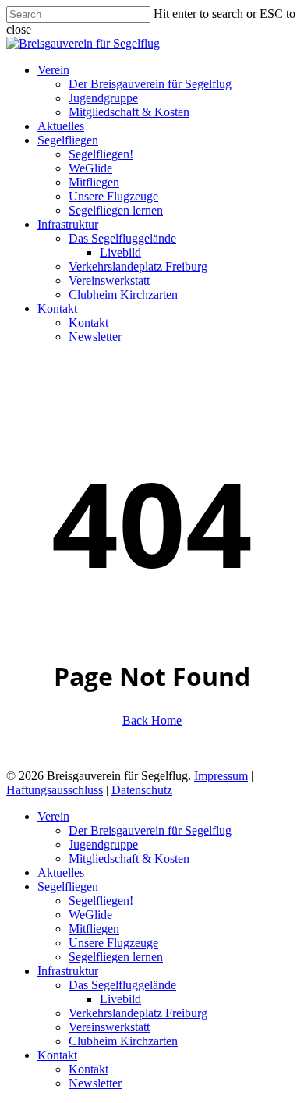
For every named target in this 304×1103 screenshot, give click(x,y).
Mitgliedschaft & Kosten (129, 858)
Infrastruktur (67, 970)
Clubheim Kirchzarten (123, 1041)
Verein (53, 816)
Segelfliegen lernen (116, 956)
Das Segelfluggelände (122, 984)
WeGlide (90, 914)
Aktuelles (60, 872)
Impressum (221, 775)
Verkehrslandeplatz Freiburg (138, 1013)
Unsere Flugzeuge (113, 942)
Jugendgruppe (103, 844)
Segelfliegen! (101, 900)
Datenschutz (141, 789)
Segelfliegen (67, 886)
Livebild (120, 998)
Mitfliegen (94, 928)
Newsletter (95, 1083)
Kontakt (57, 1055)
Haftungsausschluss (54, 789)
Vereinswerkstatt (109, 1027)
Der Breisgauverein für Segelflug (150, 830)
